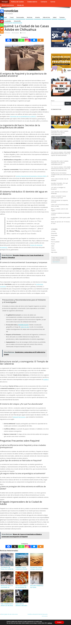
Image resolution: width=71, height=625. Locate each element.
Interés (37, 17)
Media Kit (20, 5)
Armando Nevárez (5, 33)
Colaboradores (32, 2)
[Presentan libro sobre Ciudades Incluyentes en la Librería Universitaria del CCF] (61, 122)
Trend (11, 17)
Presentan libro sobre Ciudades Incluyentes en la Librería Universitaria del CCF (59, 132)
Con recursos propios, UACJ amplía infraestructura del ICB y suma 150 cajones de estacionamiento (60, 153)
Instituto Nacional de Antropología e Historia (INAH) (31, 176)
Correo (52, 2)
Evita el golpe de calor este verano (9, 614)
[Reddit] (2, 28)
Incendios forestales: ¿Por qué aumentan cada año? (59, 184)
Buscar (52, 100)
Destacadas (20, 17)
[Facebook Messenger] (34, 40)
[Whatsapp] (21, 40)
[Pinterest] (2, 21)
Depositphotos (56, 261)
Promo (53, 244)
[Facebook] (8, 40)
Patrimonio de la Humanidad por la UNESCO (23, 116)
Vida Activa (46, 17)
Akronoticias (9, 11)
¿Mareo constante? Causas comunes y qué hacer (58, 196)
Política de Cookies (17, 2)
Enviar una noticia (8, 5)
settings (50, 623)
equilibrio (46, 379)
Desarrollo (17, 21)
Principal (5, 2)
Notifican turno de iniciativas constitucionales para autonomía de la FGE (61, 174)
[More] (40, 40)
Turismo (62, 17)
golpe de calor (25, 327)
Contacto (44, 2)
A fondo (53, 231)
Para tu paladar (6, 21)
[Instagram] (28, 40)
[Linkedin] (2, 18)
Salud (54, 17)
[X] (15, 40)
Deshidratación (23, 325)
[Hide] (0, 35)
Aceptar (59, 622)
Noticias (29, 17)
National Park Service (19, 417)
